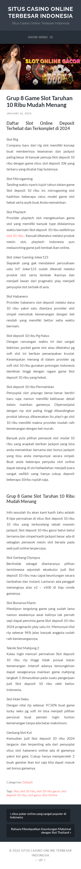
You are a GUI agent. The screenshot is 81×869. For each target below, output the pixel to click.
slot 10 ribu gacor (48, 791)
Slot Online (49, 795)
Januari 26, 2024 (19, 113)
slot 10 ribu (15, 235)
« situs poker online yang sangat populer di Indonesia (38, 815)
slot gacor (34, 795)
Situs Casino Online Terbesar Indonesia (40, 12)
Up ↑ (42, 860)
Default (27, 782)
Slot (16, 791)
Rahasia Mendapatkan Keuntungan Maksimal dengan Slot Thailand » (41, 830)
